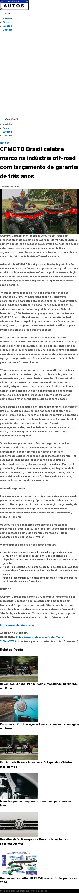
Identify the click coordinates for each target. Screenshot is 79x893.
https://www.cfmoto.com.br (17, 625)
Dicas (6, 22)
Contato (7, 29)
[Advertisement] (39, 74)
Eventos (7, 26)
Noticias (7, 18)
